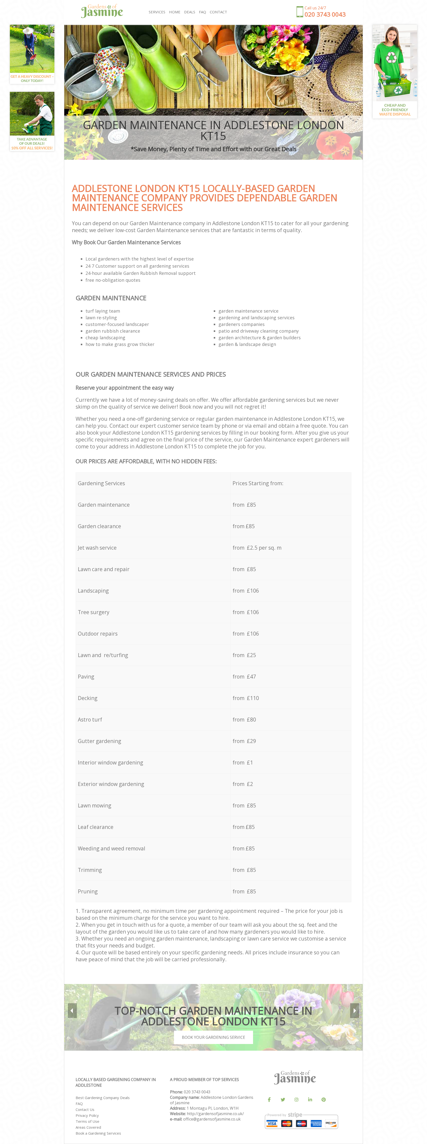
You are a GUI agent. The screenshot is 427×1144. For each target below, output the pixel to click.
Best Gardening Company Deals (103, 1097)
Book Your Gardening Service (213, 1037)
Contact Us (85, 1109)
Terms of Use (87, 1121)
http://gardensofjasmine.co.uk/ (215, 1113)
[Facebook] (269, 1100)
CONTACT (218, 11)
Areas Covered (88, 1127)
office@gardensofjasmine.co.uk (212, 1119)
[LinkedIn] (310, 1100)
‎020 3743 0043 (197, 1092)
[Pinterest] (324, 1100)
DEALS (189, 11)
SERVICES (157, 11)
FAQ (79, 1103)
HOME (174, 11)
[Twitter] (283, 1100)
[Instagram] (296, 1100)
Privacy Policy (87, 1115)
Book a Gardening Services (98, 1133)
